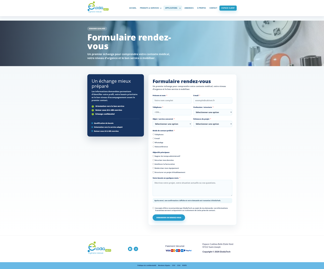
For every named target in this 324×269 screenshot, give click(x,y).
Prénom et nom (159, 95)
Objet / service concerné (163, 119)
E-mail (195, 95)
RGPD (184, 265)
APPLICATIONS (171, 8)
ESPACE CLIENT (228, 8)
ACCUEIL (132, 8)
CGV (173, 265)
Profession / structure (202, 107)
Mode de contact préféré (163, 131)
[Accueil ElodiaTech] (106, 249)
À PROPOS (201, 8)
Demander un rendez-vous (168, 217)
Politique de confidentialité (146, 265)
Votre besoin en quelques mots (166, 178)
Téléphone (157, 107)
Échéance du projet (201, 119)
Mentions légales (164, 265)
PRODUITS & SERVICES (149, 8)
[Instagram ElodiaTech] (136, 249)
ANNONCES (189, 8)
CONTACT (213, 8)
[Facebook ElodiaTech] (130, 249)
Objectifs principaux (161, 152)
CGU (178, 265)
